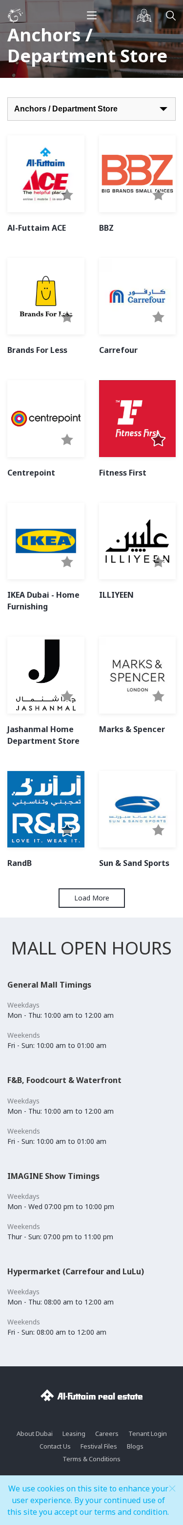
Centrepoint (31, 472)
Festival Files (99, 1446)
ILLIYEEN (116, 594)
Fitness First (122, 472)
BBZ (106, 227)
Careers (107, 1433)
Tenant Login (147, 1433)
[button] (67, 195)
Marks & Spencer (132, 729)
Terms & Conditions (91, 1458)
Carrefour (118, 350)
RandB (19, 863)
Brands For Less (37, 350)
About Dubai (35, 1433)
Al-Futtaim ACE (36, 227)
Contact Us (55, 1446)
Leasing (73, 1433)
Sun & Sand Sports (134, 863)
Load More (91, 897)
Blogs (135, 1446)
